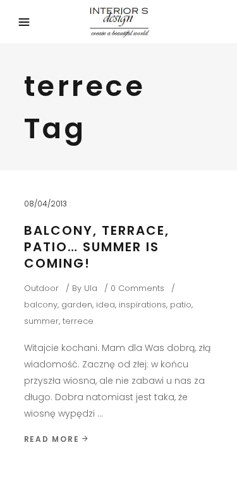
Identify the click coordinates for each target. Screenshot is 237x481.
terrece (78, 321)
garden (76, 305)
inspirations (142, 305)
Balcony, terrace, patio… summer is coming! (96, 247)
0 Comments (137, 288)
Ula (90, 288)
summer (41, 321)
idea (105, 305)
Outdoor (41, 288)
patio (180, 305)
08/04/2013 (45, 203)
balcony (41, 305)
